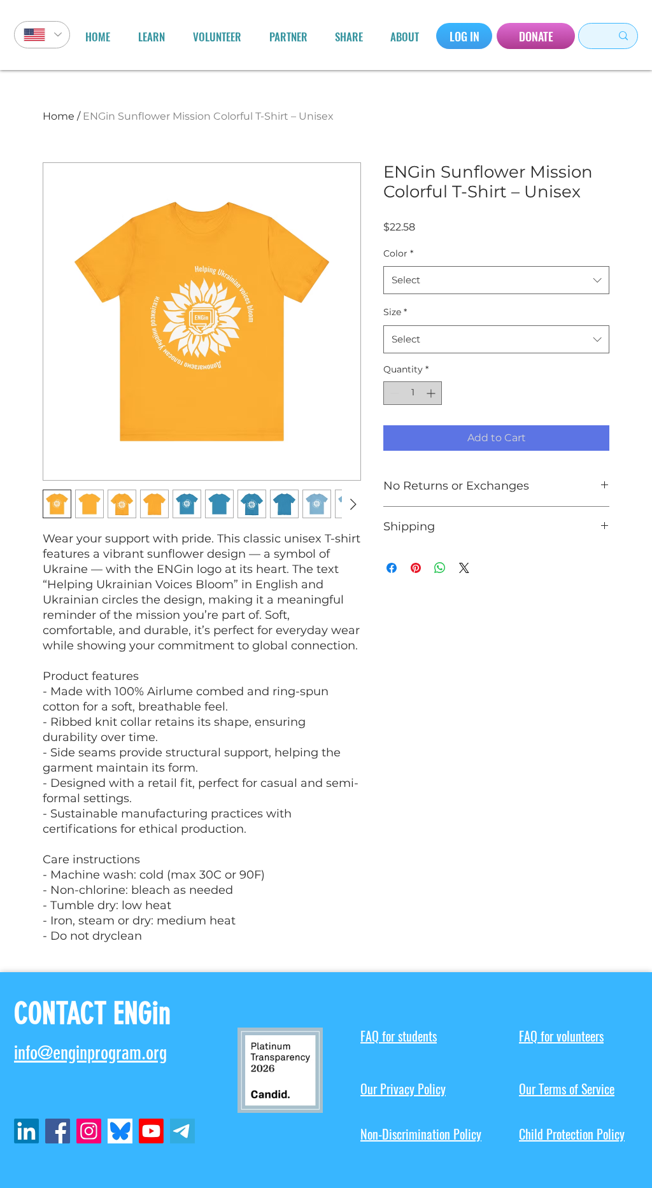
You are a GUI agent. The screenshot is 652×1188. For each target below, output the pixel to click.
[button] (151, 37)
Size (395, 312)
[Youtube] (151, 1131)
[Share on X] (464, 568)
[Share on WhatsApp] (440, 568)
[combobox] (496, 280)
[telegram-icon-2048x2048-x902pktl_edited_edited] (182, 1131)
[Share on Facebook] (391, 568)
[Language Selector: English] (42, 34)
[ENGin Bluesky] (120, 1131)
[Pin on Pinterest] (415, 568)
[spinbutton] (412, 393)
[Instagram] (88, 1131)
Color (398, 253)
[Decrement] (393, 393)
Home (58, 116)
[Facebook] (57, 1131)
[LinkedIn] (26, 1131)
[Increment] (432, 393)
